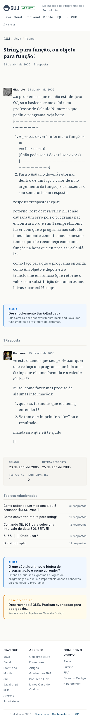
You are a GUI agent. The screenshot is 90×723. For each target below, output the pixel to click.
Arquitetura (11, 701)
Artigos (34, 668)
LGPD (77, 714)
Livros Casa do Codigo (39, 687)
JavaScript (10, 684)
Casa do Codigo (75, 678)
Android (9, 25)
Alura (67, 661)
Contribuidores (61, 714)
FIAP (66, 672)
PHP (74, 17)
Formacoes (36, 662)
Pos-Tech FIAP (39, 679)
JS (66, 17)
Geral (18, 17)
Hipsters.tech (72, 683)
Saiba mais (42, 714)
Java (7, 17)
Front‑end (32, 17)
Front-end (10, 668)
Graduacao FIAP (40, 673)
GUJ (6, 39)
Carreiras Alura (39, 656)
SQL (59, 17)
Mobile (48, 17)
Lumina (68, 667)
